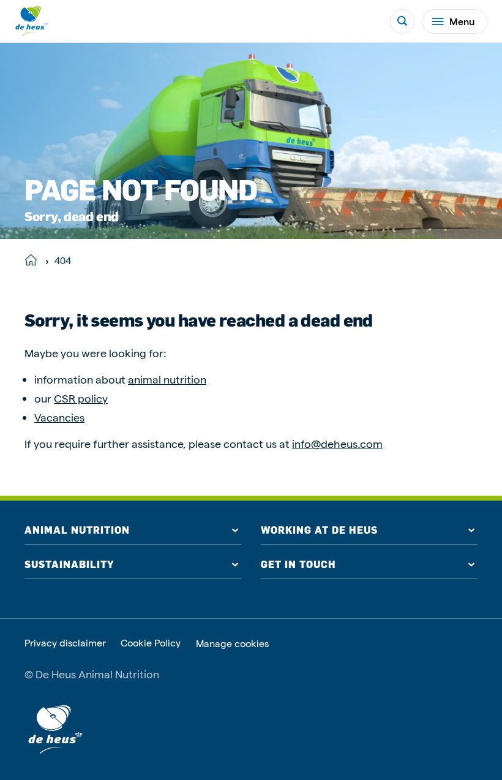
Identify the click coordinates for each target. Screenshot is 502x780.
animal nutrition (167, 379)
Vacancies (59, 417)
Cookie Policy (151, 643)
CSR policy (81, 398)
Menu (461, 21)
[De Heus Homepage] (32, 21)
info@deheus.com (337, 443)
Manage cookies (232, 643)
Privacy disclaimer (65, 643)
